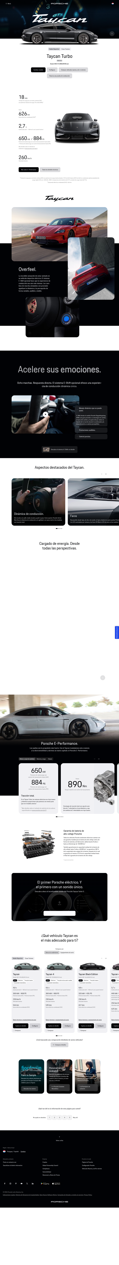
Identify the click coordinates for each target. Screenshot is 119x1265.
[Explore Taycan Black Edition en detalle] (92, 958)
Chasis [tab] (50, 751)
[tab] (91, 408)
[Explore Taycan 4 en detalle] (59, 958)
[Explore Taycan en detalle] (26, 958)
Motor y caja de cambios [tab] (27, 751)
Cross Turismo (66, 49)
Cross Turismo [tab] (29, 950)
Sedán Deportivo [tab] (18, 950)
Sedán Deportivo (54, 49)
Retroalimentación (117, 632)
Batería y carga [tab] (41, 751)
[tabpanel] (45, 410)
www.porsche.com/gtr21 (31, 149)
